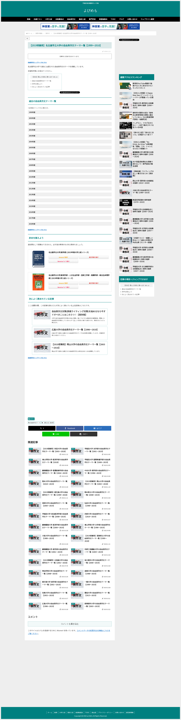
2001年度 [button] (32, 124)
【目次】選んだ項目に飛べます (42, 77)
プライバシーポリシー (105, 712)
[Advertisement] (70, 391)
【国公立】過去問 (48, 423)
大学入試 (62, 712)
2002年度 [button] (32, 130)
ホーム (50, 712)
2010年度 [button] (32, 177)
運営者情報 (129, 712)
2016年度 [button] (32, 212)
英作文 (32, 419)
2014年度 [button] (32, 200)
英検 (55, 712)
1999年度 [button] (32, 112)
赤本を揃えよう (37, 84)
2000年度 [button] (32, 118)
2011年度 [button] (32, 183)
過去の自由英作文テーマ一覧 (41, 81)
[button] (83, 434)
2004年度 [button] (32, 141)
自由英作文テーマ (35, 423)
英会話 (94, 712)
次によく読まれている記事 (41, 87)
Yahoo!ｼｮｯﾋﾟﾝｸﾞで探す (63, 261)
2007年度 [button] (32, 159)
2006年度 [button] (32, 153)
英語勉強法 (79, 712)
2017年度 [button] (32, 218)
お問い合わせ (119, 712)
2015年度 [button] (32, 206)
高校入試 (70, 712)
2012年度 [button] (32, 188)
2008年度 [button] (32, 165)
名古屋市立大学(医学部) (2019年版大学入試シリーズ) (69, 252)
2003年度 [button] (32, 136)
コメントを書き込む (70, 624)
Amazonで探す (63, 257)
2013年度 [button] (32, 194)
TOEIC (87, 712)
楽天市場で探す (94, 257)
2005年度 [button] (32, 147)
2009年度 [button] (32, 171)
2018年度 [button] (32, 224)
